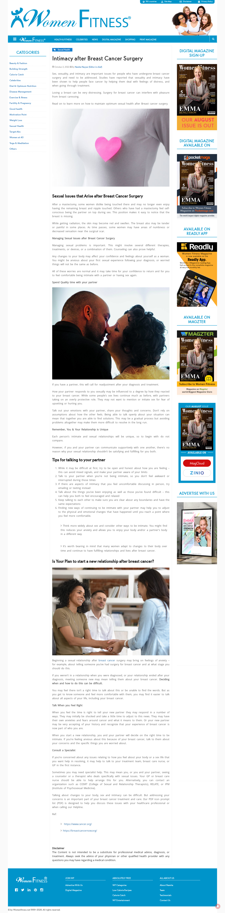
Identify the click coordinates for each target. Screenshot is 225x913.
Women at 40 (16, 137)
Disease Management (20, 91)
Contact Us (165, 900)
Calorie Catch (16, 74)
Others (13, 148)
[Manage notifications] (217, 906)
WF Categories (119, 885)
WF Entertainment (121, 900)
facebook (16, 889)
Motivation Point (17, 114)
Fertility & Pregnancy (20, 103)
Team (162, 890)
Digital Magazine (73, 890)
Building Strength (18, 68)
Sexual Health (64, 49)
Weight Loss (15, 120)
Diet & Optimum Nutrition (22, 85)
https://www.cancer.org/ (78, 824)
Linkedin (29, 889)
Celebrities (15, 80)
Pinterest (35, 889)
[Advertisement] (197, 618)
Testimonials (165, 895)
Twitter (22, 889)
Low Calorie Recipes (122, 890)
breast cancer (107, 660)
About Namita (166, 885)
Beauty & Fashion (18, 63)
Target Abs (15, 131)
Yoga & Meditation (19, 143)
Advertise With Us (74, 885)
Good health (15, 108)
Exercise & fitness (18, 97)
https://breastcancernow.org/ (80, 830)
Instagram (41, 889)
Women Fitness (70, 17)
